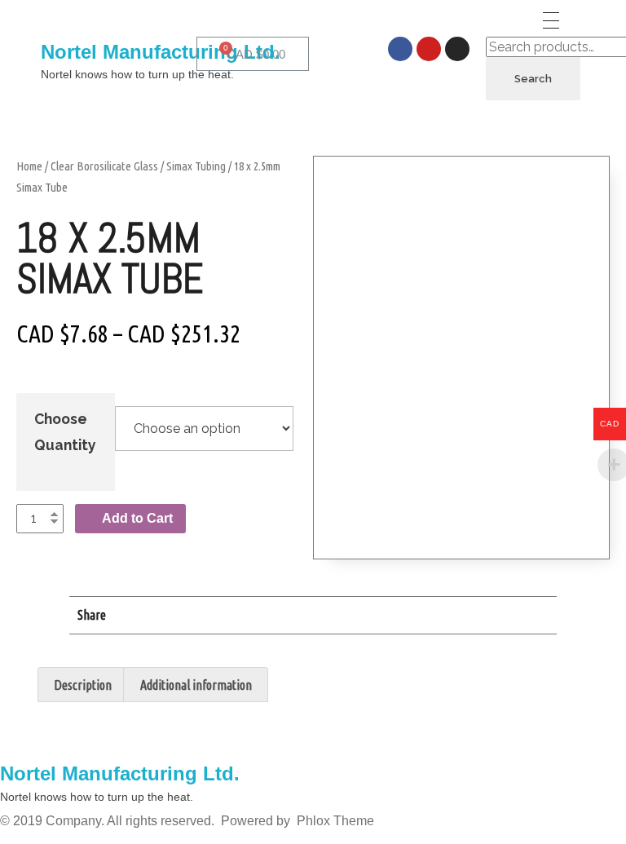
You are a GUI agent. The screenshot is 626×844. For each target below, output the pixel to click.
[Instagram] (457, 49)
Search (533, 79)
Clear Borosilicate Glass (104, 166)
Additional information (196, 685)
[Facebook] (400, 49)
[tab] (82, 685)
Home (29, 166)
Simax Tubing (196, 166)
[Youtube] (429, 49)
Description (83, 685)
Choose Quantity (65, 431)
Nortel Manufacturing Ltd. (160, 52)
